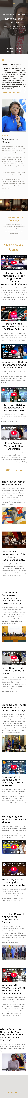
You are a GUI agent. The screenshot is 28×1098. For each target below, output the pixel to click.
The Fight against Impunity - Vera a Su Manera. (14, 819)
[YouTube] (16, 1092)
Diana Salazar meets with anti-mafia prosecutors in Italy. (14, 707)
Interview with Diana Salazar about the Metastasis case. (14, 407)
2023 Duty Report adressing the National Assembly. (13, 882)
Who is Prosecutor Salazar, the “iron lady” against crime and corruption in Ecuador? (11, 1035)
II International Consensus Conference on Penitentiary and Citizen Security (11, 598)
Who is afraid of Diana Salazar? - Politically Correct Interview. (12, 781)
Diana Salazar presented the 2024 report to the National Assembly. (14, 555)
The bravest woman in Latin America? (13, 483)
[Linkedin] (12, 1092)
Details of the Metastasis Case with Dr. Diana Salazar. (14, 326)
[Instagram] (20, 1092)
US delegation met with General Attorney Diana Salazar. (13, 918)
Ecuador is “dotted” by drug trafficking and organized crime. (14, 365)
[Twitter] (8, 1092)
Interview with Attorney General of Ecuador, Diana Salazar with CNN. (13, 989)
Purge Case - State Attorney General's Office (13, 671)
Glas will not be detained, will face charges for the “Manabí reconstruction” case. (14, 278)
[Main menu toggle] (14, 3)
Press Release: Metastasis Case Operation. (14, 446)
